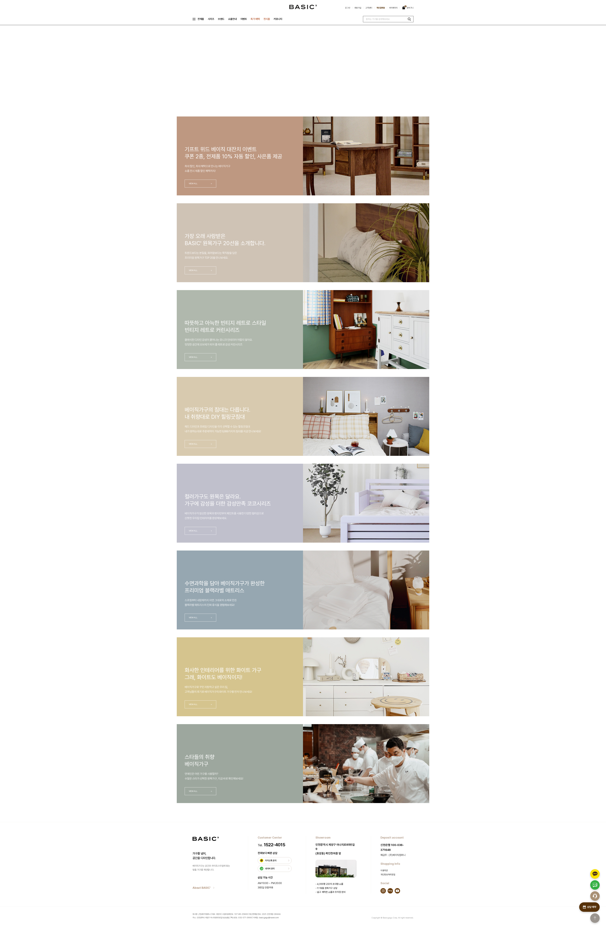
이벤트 (244, 19)
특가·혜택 (255, 19)
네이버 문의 (270, 868)
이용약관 (384, 870)
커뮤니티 (278, 19)
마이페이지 (393, 8)
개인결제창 (380, 8)
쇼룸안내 (232, 19)
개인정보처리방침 (387, 874)
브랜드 (221, 19)
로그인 (347, 8)
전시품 (267, 19)
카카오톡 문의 (270, 860)
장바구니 (409, 7)
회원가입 (357, 8)
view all (200, 183)
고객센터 (368, 8)
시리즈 (211, 19)
